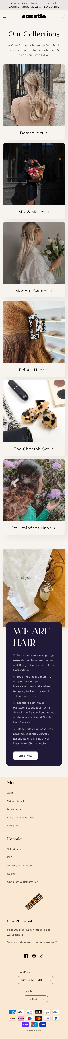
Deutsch (32, 999)
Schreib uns (14, 849)
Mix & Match (31, 211)
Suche (11, 873)
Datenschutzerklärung (20, 817)
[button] (5, 16)
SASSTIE (12, 825)
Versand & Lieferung (19, 865)
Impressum (14, 809)
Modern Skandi (31, 290)
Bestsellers (31, 133)
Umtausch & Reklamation (22, 882)
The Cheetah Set (31, 449)
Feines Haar (31, 369)
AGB (10, 793)
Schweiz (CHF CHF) (32, 979)
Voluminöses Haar (31, 528)
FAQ (10, 857)
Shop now (25, 756)
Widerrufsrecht (16, 801)
